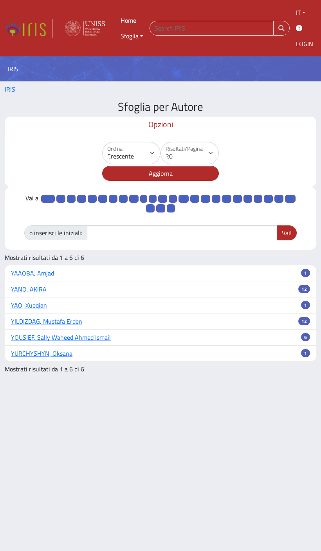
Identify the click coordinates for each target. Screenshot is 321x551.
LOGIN (304, 44)
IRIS (10, 89)
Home (128, 20)
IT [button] (298, 12)
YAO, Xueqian (29, 305)
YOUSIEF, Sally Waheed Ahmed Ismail (61, 337)
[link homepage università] (85, 28)
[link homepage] (28, 28)
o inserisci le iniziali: (55, 233)
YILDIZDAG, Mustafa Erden (46, 321)
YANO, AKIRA (29, 289)
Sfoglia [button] (130, 36)
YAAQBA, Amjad (32, 273)
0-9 (48, 198)
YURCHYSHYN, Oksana (41, 353)
